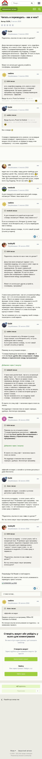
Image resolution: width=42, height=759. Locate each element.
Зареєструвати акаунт (21, 659)
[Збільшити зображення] (36, 101)
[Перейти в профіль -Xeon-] (4, 419)
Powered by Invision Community (21, 755)
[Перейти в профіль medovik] (4, 189)
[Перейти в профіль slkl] (4, 166)
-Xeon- (10, 417)
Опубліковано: (18, 34)
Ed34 (8, 21)
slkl (9, 165)
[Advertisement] (18, 154)
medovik (11, 188)
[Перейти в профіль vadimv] (4, 75)
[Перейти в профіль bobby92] (4, 245)
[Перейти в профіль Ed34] (4, 33)
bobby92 (11, 243)
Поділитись (22, 686)
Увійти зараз (21, 674)
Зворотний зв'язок (25, 751)
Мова (12, 751)
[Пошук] (31, 3)
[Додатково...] (37, 32)
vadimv (11, 73)
